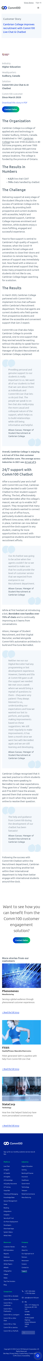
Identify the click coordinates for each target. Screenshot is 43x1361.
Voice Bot (7, 1190)
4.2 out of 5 (30, 462)
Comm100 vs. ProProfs (11, 1331)
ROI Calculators (9, 1250)
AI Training (7, 1187)
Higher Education (27, 1166)
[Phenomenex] (21, 975)
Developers (7, 1225)
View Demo (29, 3)
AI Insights (7, 1176)
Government (26, 1183)
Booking (6, 1208)
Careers (24, 1264)
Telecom (24, 1190)
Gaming (24, 1170)
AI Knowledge (8, 1180)
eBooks (6, 1267)
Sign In (38, 3)
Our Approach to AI (28, 1253)
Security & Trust (9, 1218)
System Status (8, 1232)
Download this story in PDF (14, 102)
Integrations (7, 1211)
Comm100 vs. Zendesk (11, 1296)
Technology (25, 1187)
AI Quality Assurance (10, 1183)
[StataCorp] (21, 1089)
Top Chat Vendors (9, 1281)
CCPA (15, 1355)
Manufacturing (26, 1197)
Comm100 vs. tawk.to (11, 1327)
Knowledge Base (9, 1197)
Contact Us (25, 1267)
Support (24, 1271)
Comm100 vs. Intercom (11, 1299)
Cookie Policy (23, 1353)
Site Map (6, 1353)
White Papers (8, 1264)
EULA (19, 1355)
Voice (5, 1204)
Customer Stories (9, 1247)
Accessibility (26, 1355)
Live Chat (7, 1166)
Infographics (7, 1271)
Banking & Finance (27, 1173)
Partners (24, 1257)
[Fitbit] (21, 1032)
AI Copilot (7, 1173)
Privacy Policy (14, 1353)
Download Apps (9, 1228)
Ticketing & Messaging (11, 1194)
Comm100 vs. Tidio (10, 1324)
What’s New (7, 1235)
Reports (6, 1253)
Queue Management (10, 1201)
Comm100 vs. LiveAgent (11, 1314)
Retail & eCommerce (28, 1194)
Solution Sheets (9, 1260)
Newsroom (25, 1260)
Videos (6, 1274)
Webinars (7, 1257)
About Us (25, 1250)
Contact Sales (10, 109)
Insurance (25, 1176)
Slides (5, 1278)
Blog (5, 1285)
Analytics (6, 1215)
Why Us (24, 1247)
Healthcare (25, 1180)
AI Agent (6, 1170)
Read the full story (11, 1012)
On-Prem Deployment (11, 1221)
